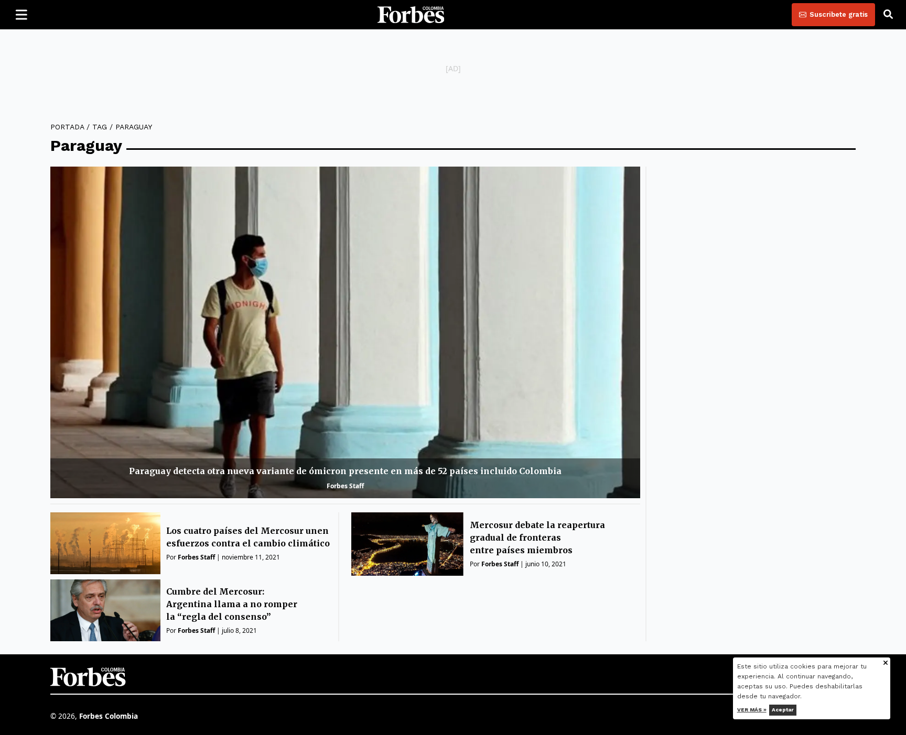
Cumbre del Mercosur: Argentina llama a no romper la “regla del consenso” (231, 604)
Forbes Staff (345, 485)
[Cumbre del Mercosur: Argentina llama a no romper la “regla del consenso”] (105, 610)
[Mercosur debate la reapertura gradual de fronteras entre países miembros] (407, 544)
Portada (67, 127)
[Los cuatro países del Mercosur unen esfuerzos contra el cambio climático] (105, 543)
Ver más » (752, 709)
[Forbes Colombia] (411, 14)
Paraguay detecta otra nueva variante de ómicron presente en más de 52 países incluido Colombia (345, 471)
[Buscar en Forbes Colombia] (888, 14)
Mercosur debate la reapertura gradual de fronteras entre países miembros (537, 537)
